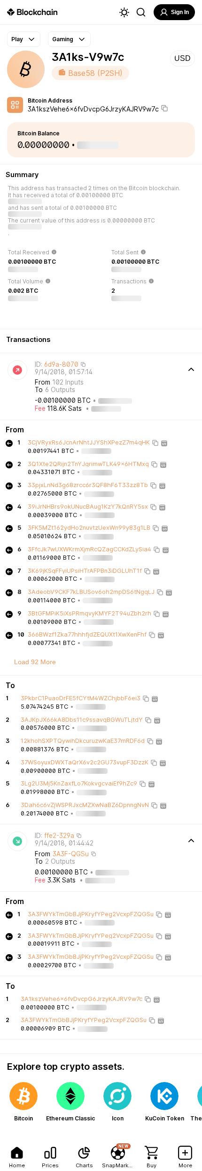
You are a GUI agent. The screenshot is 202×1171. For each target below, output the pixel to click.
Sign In (180, 12)
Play (17, 39)
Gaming (62, 39)
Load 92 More (35, 662)
